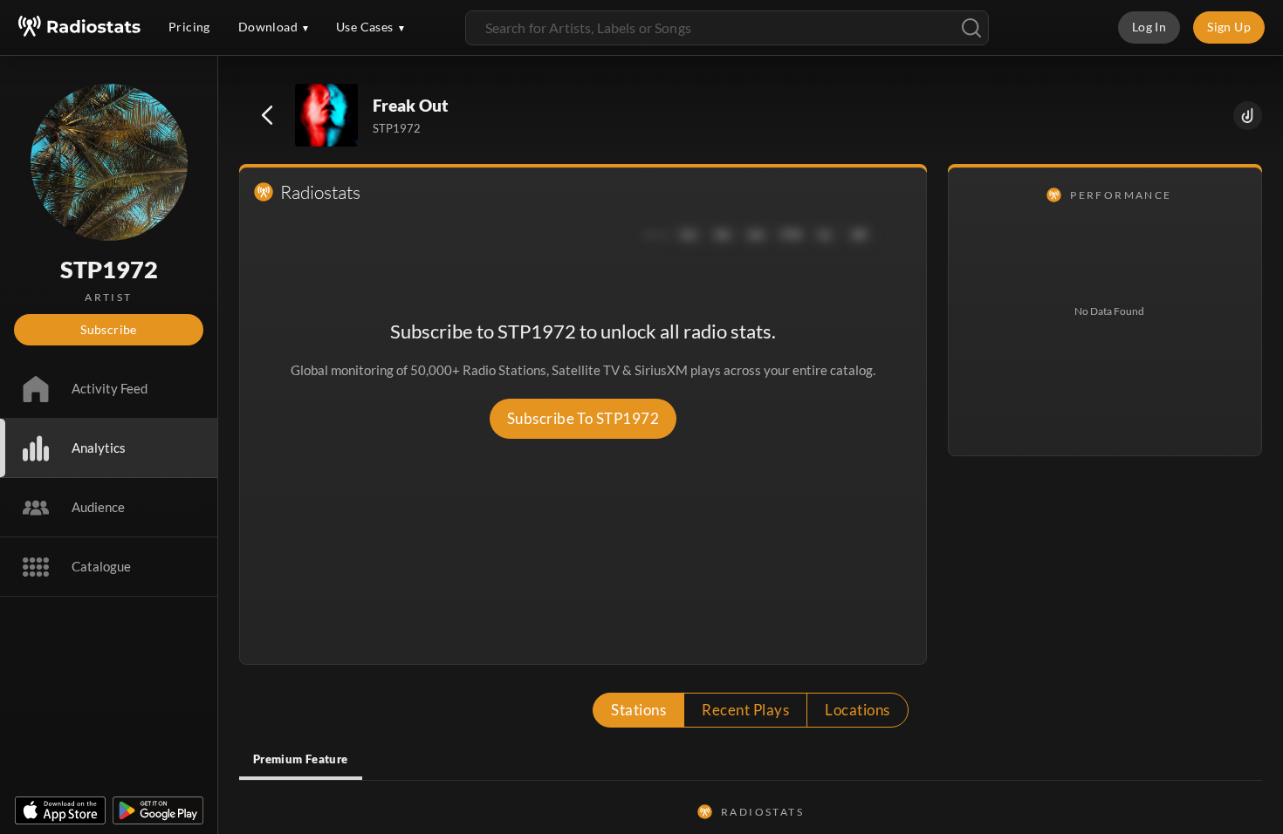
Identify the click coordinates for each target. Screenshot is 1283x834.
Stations (638, 710)
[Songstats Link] (1247, 115)
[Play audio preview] (327, 116)
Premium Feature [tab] (300, 759)
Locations (857, 710)
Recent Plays (745, 710)
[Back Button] (267, 115)
